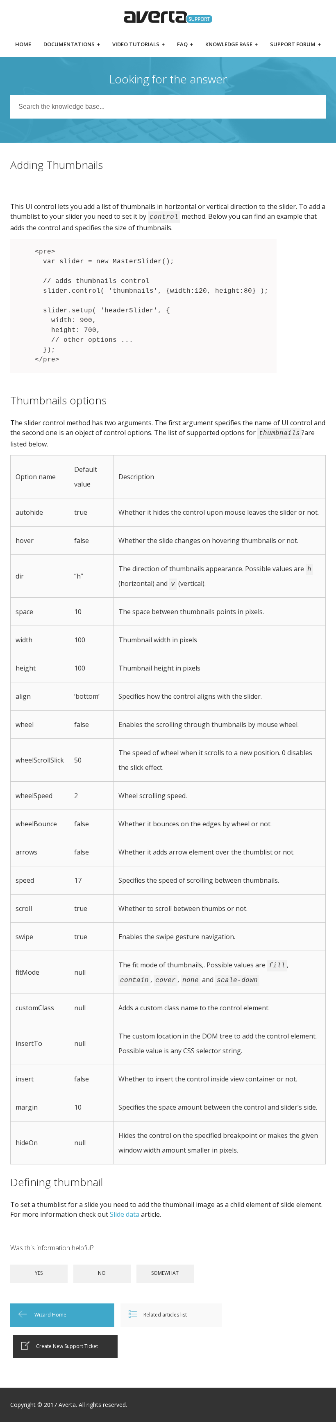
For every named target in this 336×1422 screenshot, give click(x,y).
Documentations (71, 45)
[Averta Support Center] (168, 17)
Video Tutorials (138, 45)
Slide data (124, 1214)
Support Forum (295, 45)
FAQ (185, 45)
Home (23, 45)
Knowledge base (231, 45)
